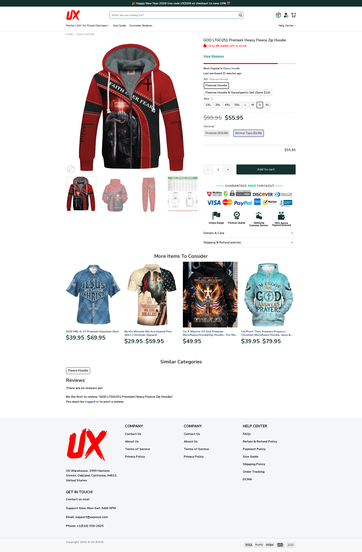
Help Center (286, 25)
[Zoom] (71, 169)
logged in (92, 402)
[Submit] (240, 15)
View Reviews (213, 56)
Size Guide (119, 25)
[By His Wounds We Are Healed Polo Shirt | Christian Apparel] (151, 294)
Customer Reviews (140, 25)
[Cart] (293, 15)
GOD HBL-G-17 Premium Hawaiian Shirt (92, 331)
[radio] (216, 85)
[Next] (190, 108)
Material (209, 126)
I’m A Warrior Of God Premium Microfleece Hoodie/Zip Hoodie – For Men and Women (210, 333)
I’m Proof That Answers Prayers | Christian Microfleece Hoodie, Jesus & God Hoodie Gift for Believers (266, 333)
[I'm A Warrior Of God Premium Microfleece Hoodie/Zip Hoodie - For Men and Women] (210, 294)
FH (205, 79)
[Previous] (73, 108)
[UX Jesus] (85, 15)
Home (69, 34)
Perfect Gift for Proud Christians (86, 25)
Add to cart (266, 169)
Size (206, 98)
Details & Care (213, 233)
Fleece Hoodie (85, 34)
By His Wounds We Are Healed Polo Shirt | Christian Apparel (148, 333)
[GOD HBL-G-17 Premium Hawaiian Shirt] (93, 294)
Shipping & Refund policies (222, 242)
